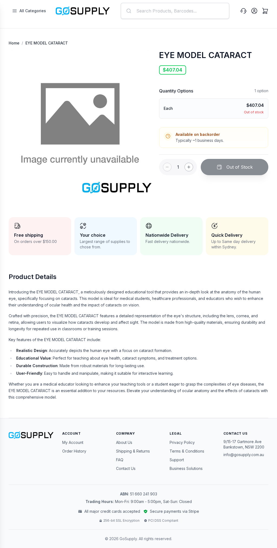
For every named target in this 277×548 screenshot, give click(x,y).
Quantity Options (176, 91)
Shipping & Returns (133, 451)
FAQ (119, 459)
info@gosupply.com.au (243, 454)
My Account (72, 442)
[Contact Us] (243, 11)
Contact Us (126, 468)
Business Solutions (186, 468)
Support (177, 459)
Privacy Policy (182, 442)
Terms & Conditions (187, 451)
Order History (74, 451)
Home (14, 43)
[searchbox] (175, 11)
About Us (124, 442)
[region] (80, 121)
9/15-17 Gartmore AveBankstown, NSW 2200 (243, 444)
